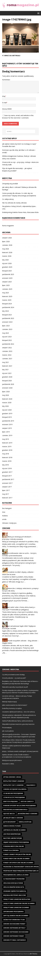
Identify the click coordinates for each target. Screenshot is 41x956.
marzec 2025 (6, 300)
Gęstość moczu (9, 814)
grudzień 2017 (7, 472)
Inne (3, 512)
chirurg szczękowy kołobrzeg (14, 789)
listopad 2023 (7, 315)
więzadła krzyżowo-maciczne (14, 895)
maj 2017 (5, 494)
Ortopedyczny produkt (10, 184)
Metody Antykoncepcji (9, 702)
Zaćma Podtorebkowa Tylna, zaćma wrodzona (17, 721)
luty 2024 (5, 311)
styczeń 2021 (7, 373)
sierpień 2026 (7, 238)
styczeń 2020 (7, 410)
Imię (3, 96)
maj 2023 (5, 333)
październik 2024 (8, 307)
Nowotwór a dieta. (8, 764)
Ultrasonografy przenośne (14, 879)
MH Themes (33, 954)
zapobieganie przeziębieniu (13, 911)
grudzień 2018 (7, 450)
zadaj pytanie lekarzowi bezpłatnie (16, 899)
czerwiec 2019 (7, 435)
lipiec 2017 (6, 490)
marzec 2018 (6, 461)
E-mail (4, 103)
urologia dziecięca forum (13, 883)
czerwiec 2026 (7, 245)
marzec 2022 (6, 355)
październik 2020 (8, 384)
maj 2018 (5, 454)
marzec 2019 (6, 446)
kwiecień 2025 (7, 296)
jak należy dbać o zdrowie (13, 818)
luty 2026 (5, 260)
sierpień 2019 (7, 428)
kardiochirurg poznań (12, 826)
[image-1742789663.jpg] (20, 51)
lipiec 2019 (6, 432)
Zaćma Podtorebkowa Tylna (14, 920)
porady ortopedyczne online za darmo (18, 863)
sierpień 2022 (7, 348)
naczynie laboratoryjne (12, 838)
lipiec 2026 (6, 241)
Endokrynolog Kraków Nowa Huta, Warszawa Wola (20, 212)
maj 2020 (5, 395)
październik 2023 (8, 318)
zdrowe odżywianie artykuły (14, 928)
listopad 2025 (7, 271)
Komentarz (6, 80)
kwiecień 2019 (7, 443)
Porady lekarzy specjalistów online (17, 854)
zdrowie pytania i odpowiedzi (14, 940)
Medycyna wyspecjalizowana (12, 760)
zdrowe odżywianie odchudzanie (15, 932)
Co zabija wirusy (8, 199)
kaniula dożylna (25, 822)
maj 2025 (5, 293)
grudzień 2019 (7, 413)
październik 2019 (8, 421)
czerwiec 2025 (7, 289)
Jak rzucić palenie (8, 731)
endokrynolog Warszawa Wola (15, 810)
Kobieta (5, 516)
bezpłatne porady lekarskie (13, 781)
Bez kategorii (6, 508)
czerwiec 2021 (7, 359)
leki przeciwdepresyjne (12, 834)
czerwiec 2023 (7, 329)
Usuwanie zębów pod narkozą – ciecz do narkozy (18, 712)
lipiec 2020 (6, 392)
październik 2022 (8, 344)
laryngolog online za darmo (14, 830)
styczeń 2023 (7, 337)
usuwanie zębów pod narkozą (14, 891)
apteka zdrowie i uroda (12, 777)
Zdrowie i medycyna (9, 523)
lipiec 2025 (6, 285)
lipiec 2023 (6, 326)
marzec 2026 (6, 256)
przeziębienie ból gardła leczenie (16, 875)
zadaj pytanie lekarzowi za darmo (16, 907)
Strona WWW (7, 109)
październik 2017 (8, 479)
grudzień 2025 (7, 267)
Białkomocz (30, 785)
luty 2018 (5, 465)
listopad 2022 (7, 340)
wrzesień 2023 (7, 322)
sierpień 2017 (7, 487)
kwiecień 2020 (7, 399)
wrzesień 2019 (7, 424)
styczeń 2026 (7, 263)
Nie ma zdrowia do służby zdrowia (14, 203)
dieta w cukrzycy (27, 801)
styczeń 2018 (7, 468)
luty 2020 (5, 406)
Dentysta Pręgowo (10, 801)
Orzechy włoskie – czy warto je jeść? (14, 678)
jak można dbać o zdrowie (27, 814)
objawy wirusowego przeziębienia (16, 842)
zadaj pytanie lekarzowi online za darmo (19, 903)
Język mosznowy (9, 822)
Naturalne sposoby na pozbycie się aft (15, 687)
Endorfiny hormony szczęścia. (12, 708)
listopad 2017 (7, 476)
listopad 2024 (7, 304)
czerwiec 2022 (7, 351)
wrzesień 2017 (7, 483)
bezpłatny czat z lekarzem (13, 785)
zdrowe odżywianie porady (13, 936)
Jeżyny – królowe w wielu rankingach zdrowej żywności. (20, 751)
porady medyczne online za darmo (16, 859)
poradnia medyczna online (13, 846)
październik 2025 (8, 274)
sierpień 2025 (7, 282)
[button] (38, 13)
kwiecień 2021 (7, 366)
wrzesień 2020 (7, 388)
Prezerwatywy (7, 728)
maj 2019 (5, 439)
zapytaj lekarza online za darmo (15, 916)
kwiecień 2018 (7, 457)
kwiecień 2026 (7, 252)
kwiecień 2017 (7, 498)
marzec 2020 (6, 402)
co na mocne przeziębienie (13, 793)
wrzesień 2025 (7, 278)
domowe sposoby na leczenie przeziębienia (19, 805)
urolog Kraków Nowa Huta (13, 887)
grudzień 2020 (7, 377)
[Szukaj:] (20, 131)
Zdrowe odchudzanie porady (14, 924)
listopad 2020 (7, 381)
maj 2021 (5, 362)
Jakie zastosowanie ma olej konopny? (14, 705)
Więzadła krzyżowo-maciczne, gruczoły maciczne (18, 724)
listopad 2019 (7, 417)
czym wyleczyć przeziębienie (14, 797)
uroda (4, 519)
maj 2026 (5, 249)
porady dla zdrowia (11, 850)
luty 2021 (5, 369)
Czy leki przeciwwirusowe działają (13, 675)
